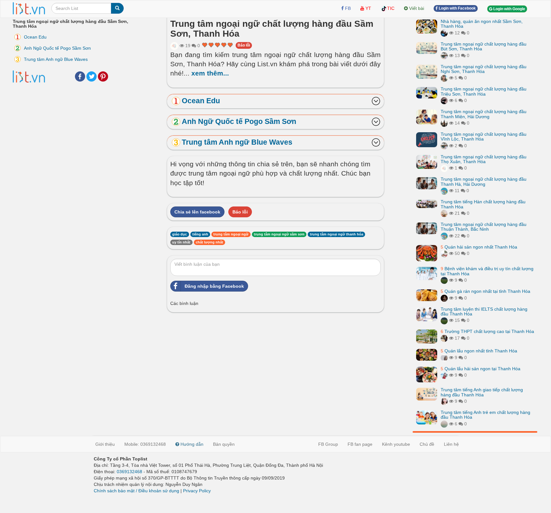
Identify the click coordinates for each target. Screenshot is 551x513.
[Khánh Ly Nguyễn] (444, 357)
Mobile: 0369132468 (145, 444)
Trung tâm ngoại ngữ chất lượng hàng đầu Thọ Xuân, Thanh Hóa (483, 159)
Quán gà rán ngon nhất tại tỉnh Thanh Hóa (485, 291)
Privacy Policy (197, 490)
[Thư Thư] (444, 213)
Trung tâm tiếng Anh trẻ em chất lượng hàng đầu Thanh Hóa (485, 415)
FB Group (328, 444)
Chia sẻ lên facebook (197, 211)
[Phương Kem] (444, 401)
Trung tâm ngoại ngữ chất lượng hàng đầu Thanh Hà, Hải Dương (483, 181)
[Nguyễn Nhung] (444, 77)
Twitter (91, 76)
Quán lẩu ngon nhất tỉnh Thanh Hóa (479, 350)
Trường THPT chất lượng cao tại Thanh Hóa (487, 331)
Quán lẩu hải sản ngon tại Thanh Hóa (480, 368)
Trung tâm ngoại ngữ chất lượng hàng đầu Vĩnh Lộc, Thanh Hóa (483, 136)
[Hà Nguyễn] (444, 280)
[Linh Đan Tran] (444, 190)
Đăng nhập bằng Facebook (214, 286)
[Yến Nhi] (444, 253)
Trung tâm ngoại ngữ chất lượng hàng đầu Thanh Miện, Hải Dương (483, 114)
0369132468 (129, 471)
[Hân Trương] (444, 100)
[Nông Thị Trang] (444, 123)
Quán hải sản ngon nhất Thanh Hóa (479, 246)
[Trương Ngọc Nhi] (444, 375)
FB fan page (360, 444)
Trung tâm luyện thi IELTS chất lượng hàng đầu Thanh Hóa (484, 311)
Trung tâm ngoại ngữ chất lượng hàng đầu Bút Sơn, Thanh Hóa (483, 46)
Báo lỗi (244, 45)
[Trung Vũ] (444, 338)
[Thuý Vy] (444, 55)
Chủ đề (427, 444)
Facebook (80, 76)
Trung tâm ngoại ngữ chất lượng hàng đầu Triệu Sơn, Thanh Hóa (483, 91)
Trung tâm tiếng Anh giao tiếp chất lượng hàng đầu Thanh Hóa (482, 392)
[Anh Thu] (174, 45)
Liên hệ (451, 444)
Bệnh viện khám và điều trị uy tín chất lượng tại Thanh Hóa (487, 271)
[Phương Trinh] (444, 423)
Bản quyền (224, 444)
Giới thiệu (105, 444)
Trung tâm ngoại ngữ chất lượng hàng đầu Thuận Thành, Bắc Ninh (483, 227)
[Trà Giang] (444, 297)
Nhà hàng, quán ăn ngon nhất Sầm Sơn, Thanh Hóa (482, 24)
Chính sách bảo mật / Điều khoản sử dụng (136, 490)
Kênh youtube (396, 444)
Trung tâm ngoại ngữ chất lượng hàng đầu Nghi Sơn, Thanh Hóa (483, 69)
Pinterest (103, 76)
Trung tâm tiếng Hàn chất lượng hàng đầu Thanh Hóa (483, 204)
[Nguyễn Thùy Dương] (444, 32)
